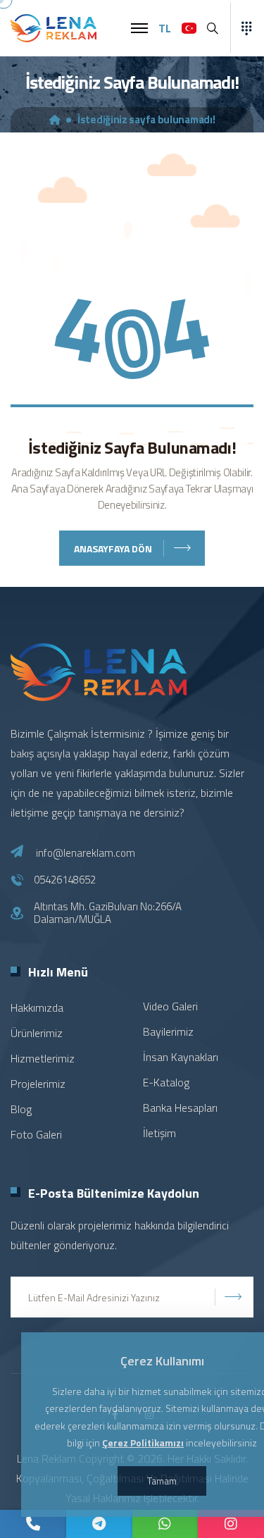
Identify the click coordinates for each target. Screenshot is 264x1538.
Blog (21, 1108)
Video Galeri (170, 1006)
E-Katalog (166, 1082)
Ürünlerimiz (37, 1032)
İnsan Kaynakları (180, 1056)
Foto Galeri (36, 1134)
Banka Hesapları (180, 1107)
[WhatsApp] (165, 1524)
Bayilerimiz (168, 1031)
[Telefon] (33, 1524)
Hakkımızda (37, 1007)
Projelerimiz (38, 1083)
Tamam (162, 1480)
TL (164, 28)
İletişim (159, 1132)
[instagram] (231, 1524)
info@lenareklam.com (85, 853)
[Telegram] (99, 1524)
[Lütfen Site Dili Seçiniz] (189, 28)
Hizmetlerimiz (43, 1058)
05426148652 (65, 880)
